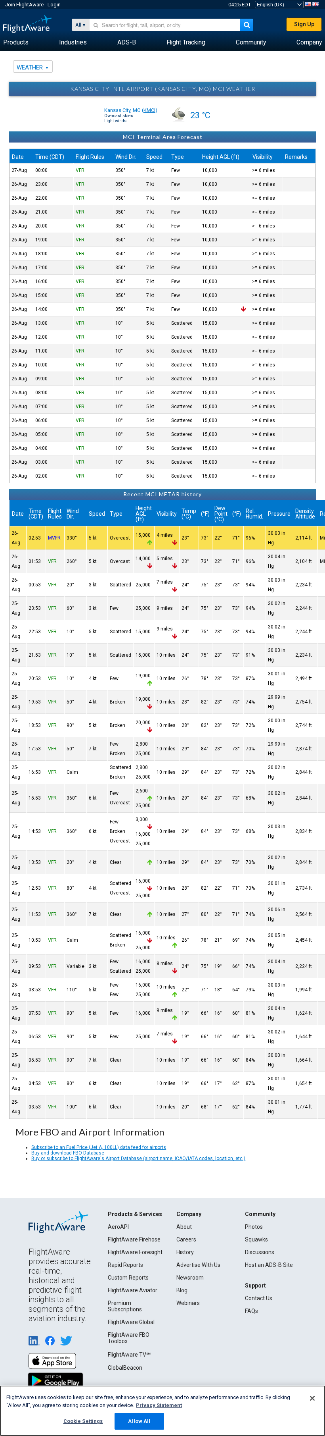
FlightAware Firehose (134, 1239)
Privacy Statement (159, 1405)
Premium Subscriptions (125, 1306)
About (184, 1227)
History (185, 1252)
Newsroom (190, 1277)
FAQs (251, 1311)
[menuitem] (16, 42)
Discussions (259, 1252)
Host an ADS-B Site (269, 1265)
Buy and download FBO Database (67, 1153)
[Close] (312, 1398)
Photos (254, 1227)
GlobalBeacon (125, 1368)
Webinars (188, 1303)
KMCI (149, 110)
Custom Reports (128, 1277)
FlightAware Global (131, 1322)
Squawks (256, 1239)
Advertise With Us (198, 1265)
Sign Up (304, 24)
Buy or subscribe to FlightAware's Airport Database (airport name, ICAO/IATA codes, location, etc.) (138, 1158)
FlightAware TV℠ (129, 1354)
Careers (186, 1239)
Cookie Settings (83, 1421)
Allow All (139, 1421)
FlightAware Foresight (135, 1252)
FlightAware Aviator (132, 1290)
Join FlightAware (24, 5)
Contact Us (258, 1298)
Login (54, 5)
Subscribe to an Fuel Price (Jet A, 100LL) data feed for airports (98, 1147)
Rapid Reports (125, 1265)
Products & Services (135, 1214)
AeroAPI (118, 1227)
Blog (181, 1290)
